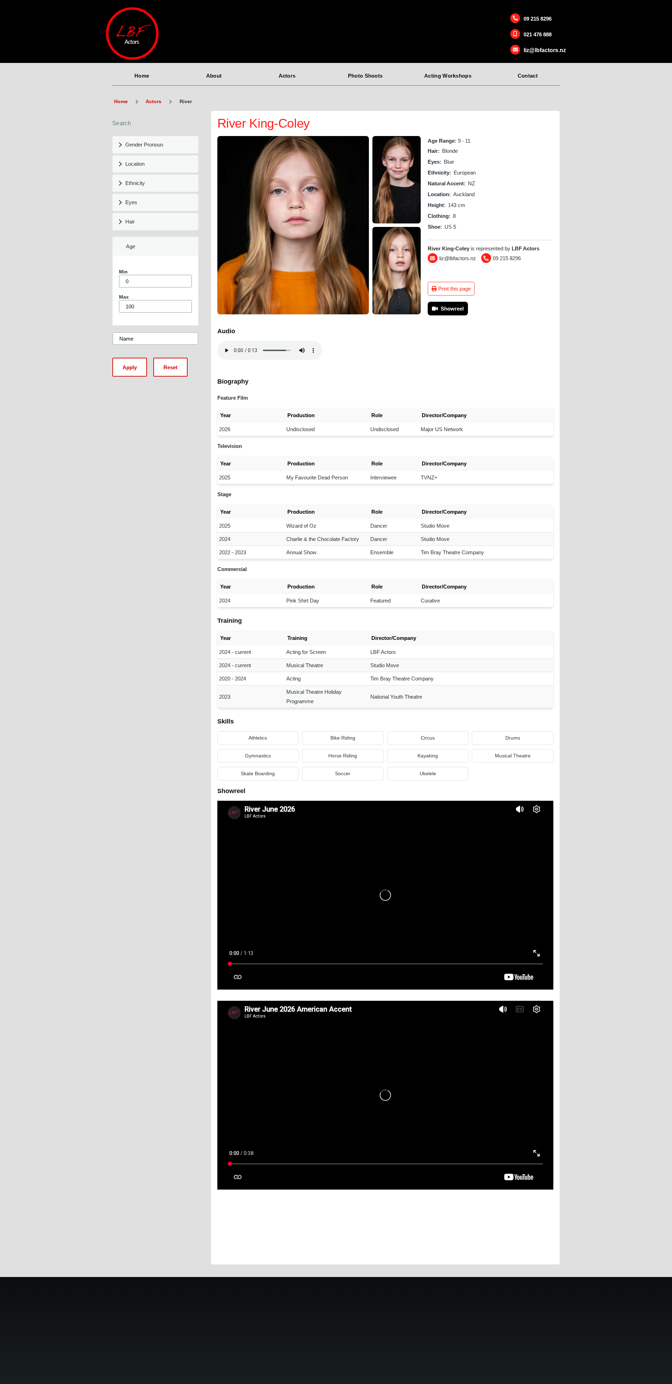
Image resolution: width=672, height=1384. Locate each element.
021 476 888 (538, 34)
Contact (528, 76)
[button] (293, 225)
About (214, 76)
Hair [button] (130, 221)
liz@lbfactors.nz (545, 50)
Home (141, 76)
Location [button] (135, 164)
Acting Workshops (447, 76)
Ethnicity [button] (135, 183)
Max (124, 297)
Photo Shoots (365, 76)
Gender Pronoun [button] (144, 145)
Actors (287, 76)
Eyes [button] (131, 202)
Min (123, 271)
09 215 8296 (538, 19)
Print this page (454, 289)
